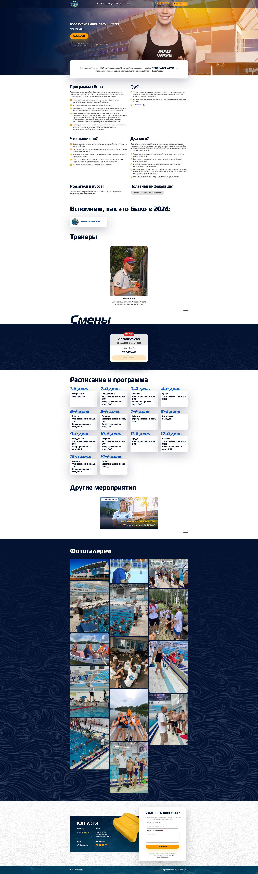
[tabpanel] (129, 276)
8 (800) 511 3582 (84, 832)
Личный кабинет (180, 4)
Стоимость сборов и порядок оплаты (148, 192)
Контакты (128, 4)
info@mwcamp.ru (82, 845)
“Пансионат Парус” (139, 105)
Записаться (79, 36)
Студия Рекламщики (181, 870)
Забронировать (129, 358)
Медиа (119, 4)
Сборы (110, 4)
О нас (103, 4)
